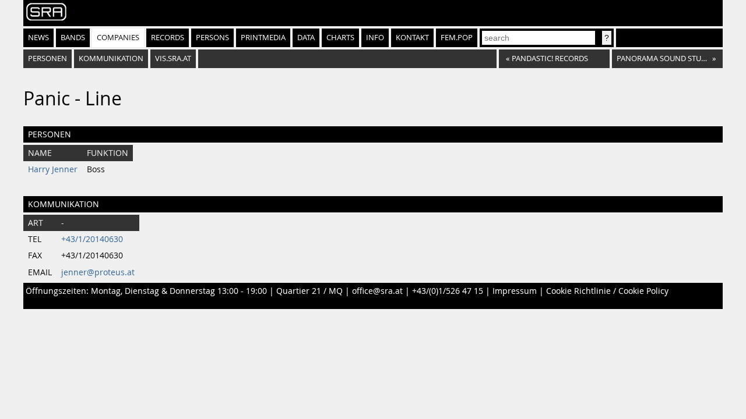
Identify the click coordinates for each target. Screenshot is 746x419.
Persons (212, 37)
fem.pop (457, 37)
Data (306, 37)
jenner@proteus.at (98, 272)
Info (375, 37)
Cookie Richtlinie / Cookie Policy (607, 291)
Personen (47, 58)
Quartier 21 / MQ (309, 291)
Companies (118, 37)
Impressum (514, 291)
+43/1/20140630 (92, 239)
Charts (340, 37)
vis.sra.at (173, 58)
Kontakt (412, 37)
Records (167, 37)
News (38, 37)
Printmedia (263, 37)
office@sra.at (377, 291)
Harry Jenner (53, 169)
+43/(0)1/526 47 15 (447, 291)
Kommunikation (111, 58)
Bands (73, 37)
